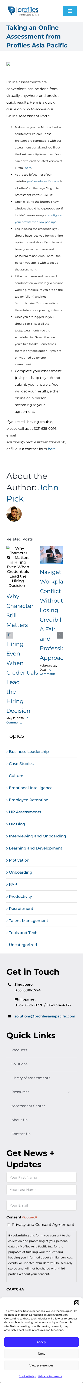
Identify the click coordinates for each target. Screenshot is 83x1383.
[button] (76, 1303)
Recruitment (21, 908)
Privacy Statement (50, 1376)
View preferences (41, 1365)
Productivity (20, 896)
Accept (41, 1342)
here (28, 167)
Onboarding (20, 872)
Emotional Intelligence (31, 788)
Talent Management (28, 920)
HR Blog (17, 824)
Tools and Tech (23, 932)
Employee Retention (28, 800)
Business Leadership (29, 751)
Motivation (19, 860)
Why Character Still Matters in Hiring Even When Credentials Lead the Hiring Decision (18, 567)
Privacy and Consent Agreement (43, 1224)
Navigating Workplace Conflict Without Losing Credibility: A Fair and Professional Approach (51, 555)
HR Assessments (25, 812)
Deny (41, 1353)
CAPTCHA (15, 1289)
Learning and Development (35, 848)
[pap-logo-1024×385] (23, 6)
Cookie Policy (27, 1376)
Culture (16, 775)
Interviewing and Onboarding (37, 836)
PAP (13, 884)
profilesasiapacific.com (43, 181)
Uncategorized (23, 944)
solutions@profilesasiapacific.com (44, 1016)
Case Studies (21, 763)
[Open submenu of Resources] (69, 1092)
